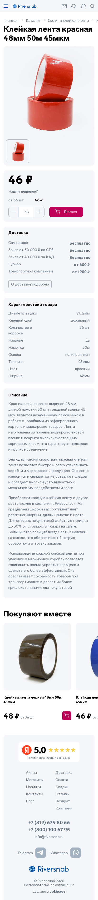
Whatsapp (59, 853)
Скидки (62, 787)
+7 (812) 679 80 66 (49, 822)
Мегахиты (35, 779)
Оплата (61, 779)
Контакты (34, 794)
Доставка (63, 772)
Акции (31, 772)
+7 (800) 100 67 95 (49, 830)
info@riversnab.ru (49, 836)
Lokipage (57, 892)
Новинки (33, 787)
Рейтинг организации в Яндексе (48, 752)
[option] (20, 151)
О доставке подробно (30, 284)
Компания (63, 808)
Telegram (25, 853)
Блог (30, 801)
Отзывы (62, 794)
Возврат (62, 801)
